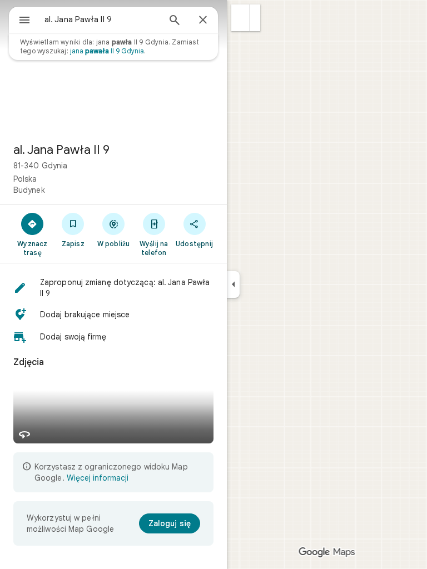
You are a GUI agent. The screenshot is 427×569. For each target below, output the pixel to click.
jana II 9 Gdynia (107, 51)
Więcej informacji (97, 478)
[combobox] (101, 19)
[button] (240, 17)
